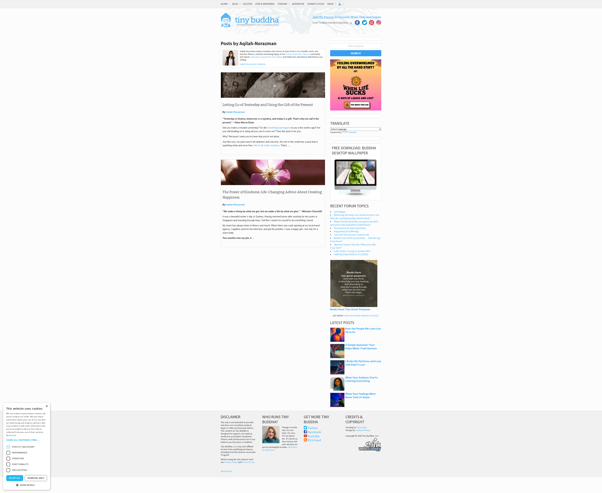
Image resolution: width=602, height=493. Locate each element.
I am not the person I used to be (351, 234)
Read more (11, 435)
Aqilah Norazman (235, 112)
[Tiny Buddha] (250, 26)
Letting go (339, 211)
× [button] (46, 406)
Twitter (313, 428)
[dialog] (26, 446)
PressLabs (361, 427)
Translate (352, 132)
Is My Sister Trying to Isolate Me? (352, 251)
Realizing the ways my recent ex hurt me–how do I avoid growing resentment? (355, 216)
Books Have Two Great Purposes (350, 309)
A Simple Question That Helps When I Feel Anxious (361, 346)
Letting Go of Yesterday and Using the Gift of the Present (267, 105)
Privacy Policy (231, 462)
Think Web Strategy (363, 444)
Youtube (313, 436)
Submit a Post (315, 4)
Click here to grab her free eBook (266, 56)
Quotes (247, 4)
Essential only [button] (36, 478)
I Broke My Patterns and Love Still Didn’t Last (363, 362)
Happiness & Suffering (346, 231)
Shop (330, 4)
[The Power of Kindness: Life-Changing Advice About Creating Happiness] (273, 184)
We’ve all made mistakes (266, 145)
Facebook (314, 432)
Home (224, 4)
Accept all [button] (15, 478)
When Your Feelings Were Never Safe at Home (360, 395)
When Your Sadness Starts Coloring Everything (361, 379)
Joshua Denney (363, 430)
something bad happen (278, 127)
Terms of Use (248, 462)
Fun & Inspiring (265, 4)
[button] (26, 439)
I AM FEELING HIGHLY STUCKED (351, 254)
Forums (282, 4)
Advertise (298, 4)
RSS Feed (314, 440)
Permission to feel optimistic (350, 228)
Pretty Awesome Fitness (297, 54)
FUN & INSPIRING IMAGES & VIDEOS (360, 315)
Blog (235, 4)
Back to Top (226, 471)
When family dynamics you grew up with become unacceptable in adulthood (354, 223)
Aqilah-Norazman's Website (253, 64)
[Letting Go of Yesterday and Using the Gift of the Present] (273, 97)
